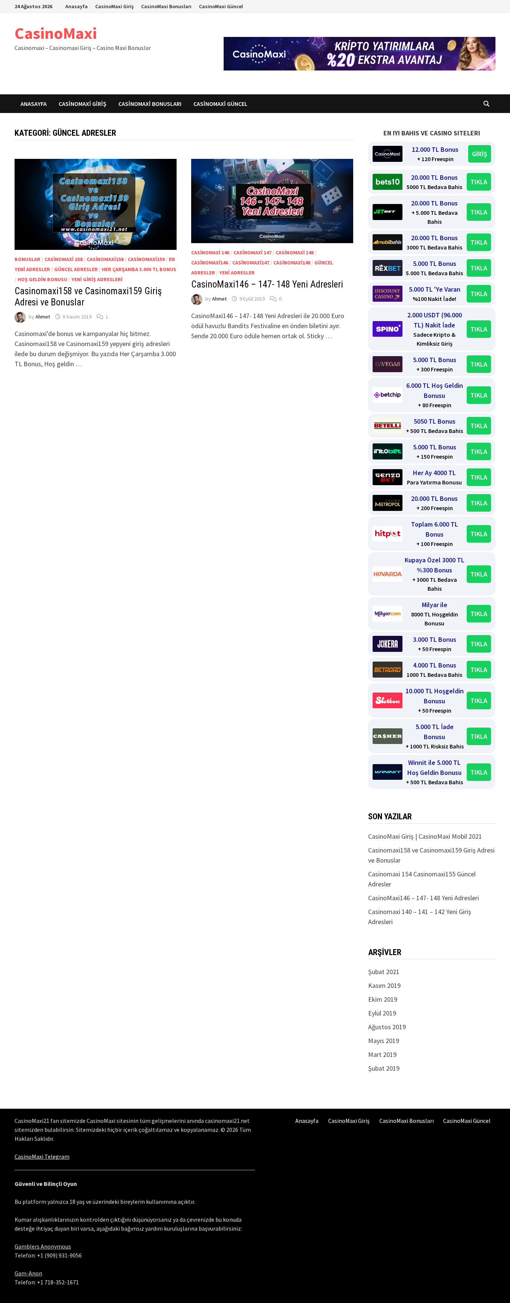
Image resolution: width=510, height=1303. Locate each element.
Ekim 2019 (382, 999)
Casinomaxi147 (250, 262)
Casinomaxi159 (146, 259)
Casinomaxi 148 (295, 252)
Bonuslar (27, 259)
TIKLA (478, 182)
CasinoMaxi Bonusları (166, 6)
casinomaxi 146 (210, 252)
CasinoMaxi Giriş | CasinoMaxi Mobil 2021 (425, 836)
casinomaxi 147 (252, 252)
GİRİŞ (479, 154)
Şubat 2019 (383, 1068)
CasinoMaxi (56, 33)
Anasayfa (76, 6)
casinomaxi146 (209, 262)
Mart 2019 (382, 1054)
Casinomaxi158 (105, 259)
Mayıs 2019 (383, 1040)
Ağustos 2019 (387, 1027)
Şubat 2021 (383, 971)
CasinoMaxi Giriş (114, 6)
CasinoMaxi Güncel (221, 6)
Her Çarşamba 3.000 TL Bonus (139, 269)
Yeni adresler (237, 272)
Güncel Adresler (76, 269)
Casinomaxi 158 (63, 259)
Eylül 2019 (382, 1013)
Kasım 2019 (384, 985)
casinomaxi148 (291, 262)
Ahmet (42, 316)
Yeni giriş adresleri (96, 279)
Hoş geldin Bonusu (42, 279)
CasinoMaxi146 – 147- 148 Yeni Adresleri (267, 284)
